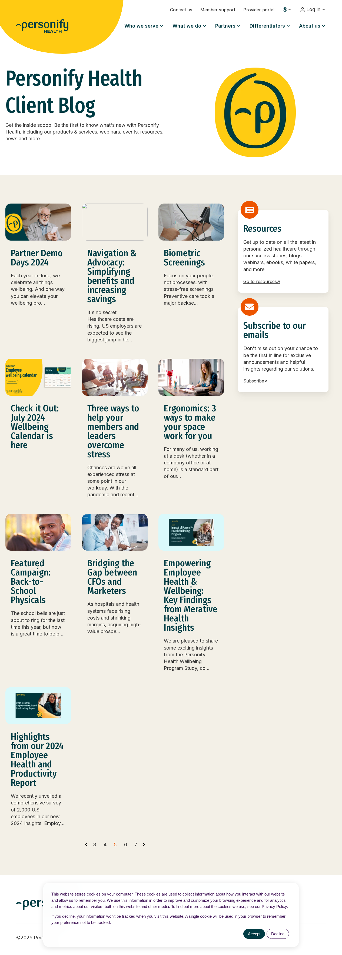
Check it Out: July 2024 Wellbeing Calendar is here (35, 427)
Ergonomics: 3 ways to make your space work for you (190, 422)
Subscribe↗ (255, 381)
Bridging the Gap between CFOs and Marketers (112, 577)
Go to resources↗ (261, 281)
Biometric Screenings (184, 258)
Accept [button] (254, 933)
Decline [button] (277, 933)
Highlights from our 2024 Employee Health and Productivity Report (37, 759)
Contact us (181, 9)
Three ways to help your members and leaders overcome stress (113, 431)
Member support (217, 9)
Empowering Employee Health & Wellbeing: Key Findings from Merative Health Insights (190, 595)
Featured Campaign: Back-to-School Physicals (30, 581)
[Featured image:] (38, 222)
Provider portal (258, 9)
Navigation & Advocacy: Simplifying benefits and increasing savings (112, 276)
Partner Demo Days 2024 (37, 258)
